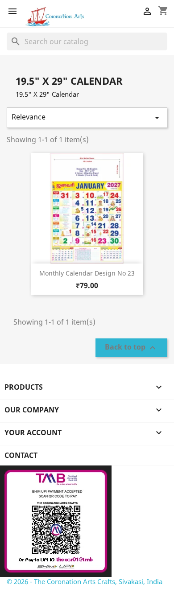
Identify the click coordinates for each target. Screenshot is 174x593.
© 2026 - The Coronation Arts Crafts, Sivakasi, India (84, 581)
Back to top (131, 348)
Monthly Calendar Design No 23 (87, 273)
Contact (20, 455)
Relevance (87, 117)
